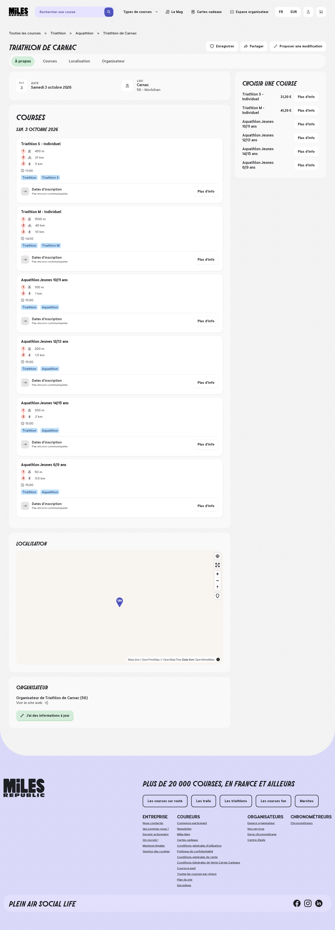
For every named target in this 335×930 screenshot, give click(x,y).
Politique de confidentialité (195, 851)
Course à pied (186, 868)
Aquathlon (84, 33)
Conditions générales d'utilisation (199, 845)
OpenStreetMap (204, 659)
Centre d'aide (256, 840)
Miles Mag (183, 834)
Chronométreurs (302, 823)
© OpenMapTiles (170, 659)
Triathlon (58, 33)
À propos (23, 61)
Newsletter (184, 828)
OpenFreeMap (151, 659)
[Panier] (321, 12)
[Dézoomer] (217, 580)
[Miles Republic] (18, 12)
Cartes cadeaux (187, 840)
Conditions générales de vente (197, 857)
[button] (119, 607)
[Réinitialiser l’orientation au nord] (217, 587)
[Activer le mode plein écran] (217, 565)
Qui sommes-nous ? (156, 828)
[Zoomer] (217, 574)
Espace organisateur (261, 823)
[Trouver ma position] (217, 556)
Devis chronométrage (261, 834)
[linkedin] (320, 903)
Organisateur (113, 61)
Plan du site (184, 879)
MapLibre (134, 659)
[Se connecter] (308, 12)
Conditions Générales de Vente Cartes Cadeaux (208, 862)
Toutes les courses (25, 33)
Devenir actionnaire (156, 834)
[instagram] (309, 903)
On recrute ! (150, 840)
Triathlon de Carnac (120, 33)
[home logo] (23, 788)
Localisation (79, 61)
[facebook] (298, 903)
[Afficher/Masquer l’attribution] (218, 659)
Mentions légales (154, 845)
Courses (50, 61)
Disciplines (184, 885)
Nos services (255, 828)
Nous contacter (153, 823)
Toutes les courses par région (196, 874)
